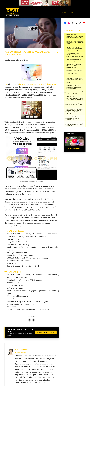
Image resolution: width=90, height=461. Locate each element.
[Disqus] (31, 403)
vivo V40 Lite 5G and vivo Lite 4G (43, 84)
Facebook (18, 352)
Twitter (24, 352)
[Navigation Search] (83, 9)
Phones (7, 56)
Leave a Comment (34, 56)
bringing (23, 84)
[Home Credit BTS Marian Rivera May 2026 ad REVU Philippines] (31, 110)
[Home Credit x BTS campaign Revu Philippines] (45, 3)
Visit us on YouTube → (74, 148)
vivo (6, 84)
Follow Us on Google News (45, 332)
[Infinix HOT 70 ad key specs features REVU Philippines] (31, 72)
